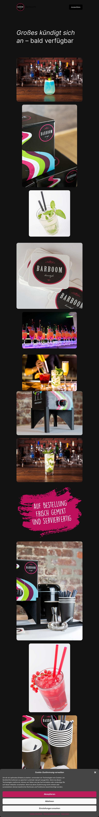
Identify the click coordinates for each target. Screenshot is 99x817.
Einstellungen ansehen (49, 808)
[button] (95, 772)
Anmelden (75, 7)
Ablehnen (49, 801)
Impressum (65, 814)
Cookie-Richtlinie (36, 814)
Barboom (30, 7)
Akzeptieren (49, 794)
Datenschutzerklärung (52, 814)
